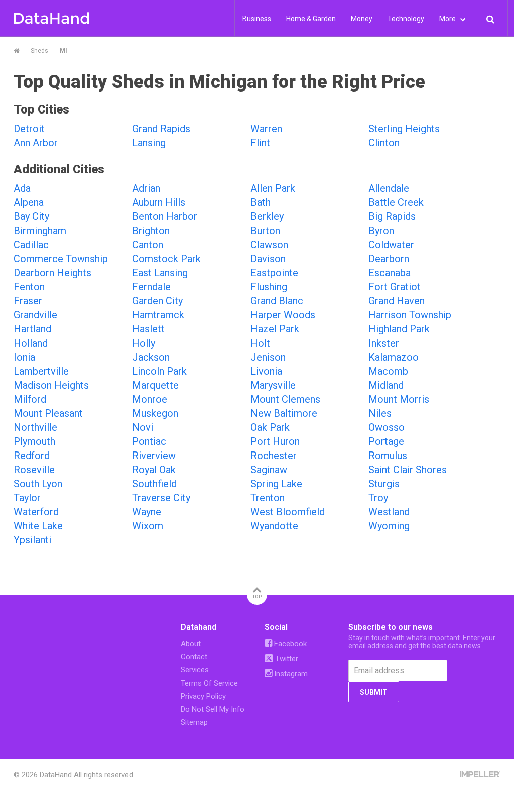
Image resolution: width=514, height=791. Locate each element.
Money (361, 19)
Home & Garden (311, 19)
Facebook (289, 643)
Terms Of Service (209, 683)
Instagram (290, 674)
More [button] (448, 19)
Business (256, 19)
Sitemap (194, 722)
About (191, 643)
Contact (194, 656)
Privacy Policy (203, 696)
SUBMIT (374, 692)
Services (195, 669)
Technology (406, 19)
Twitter (285, 658)
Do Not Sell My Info (212, 709)
